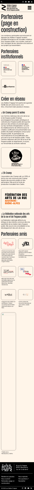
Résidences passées (7, 476)
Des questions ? (23, 479)
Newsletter (21, 481)
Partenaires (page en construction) (8, 482)
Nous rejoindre (23, 476)
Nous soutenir (5, 479)
